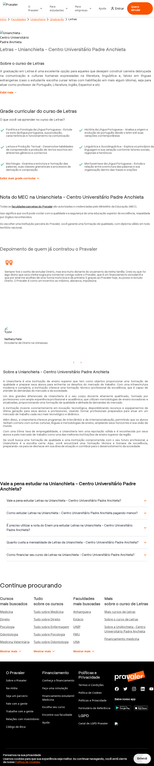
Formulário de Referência (94, 708)
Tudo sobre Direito (47, 619)
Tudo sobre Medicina (48, 612)
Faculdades (18, 19)
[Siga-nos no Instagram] (134, 689)
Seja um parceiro (16, 696)
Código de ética (16, 727)
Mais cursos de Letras (119, 612)
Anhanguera (82, 612)
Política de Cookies (90, 692)
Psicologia (7, 627)
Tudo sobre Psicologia (49, 634)
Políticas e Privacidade (92, 700)
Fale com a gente (16, 703)
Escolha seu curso (53, 707)
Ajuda (102, 8)
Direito (5, 619)
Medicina (6, 612)
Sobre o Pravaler (16, 680)
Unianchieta (37, 19)
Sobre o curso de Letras (121, 619)
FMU (76, 634)
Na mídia (11, 688)
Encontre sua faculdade (57, 714)
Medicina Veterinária (14, 642)
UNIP (77, 627)
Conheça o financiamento (58, 680)
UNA (76, 642)
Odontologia (9, 634)
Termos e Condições (91, 685)
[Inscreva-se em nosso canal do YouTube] (151, 689)
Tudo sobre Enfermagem (51, 627)
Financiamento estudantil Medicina (58, 697)
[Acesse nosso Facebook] (117, 689)
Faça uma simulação (55, 688)
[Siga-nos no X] (125, 689)
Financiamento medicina (121, 639)
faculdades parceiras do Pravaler (32, 206)
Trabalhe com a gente (19, 711)
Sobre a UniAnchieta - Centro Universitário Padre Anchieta (125, 629)
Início (3, 19)
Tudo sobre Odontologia (51, 642)
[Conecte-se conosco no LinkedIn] (143, 689)
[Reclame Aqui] (133, 728)
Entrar (119, 8)
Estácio (78, 619)
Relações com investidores (22, 719)
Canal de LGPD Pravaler (93, 723)
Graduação (57, 19)
